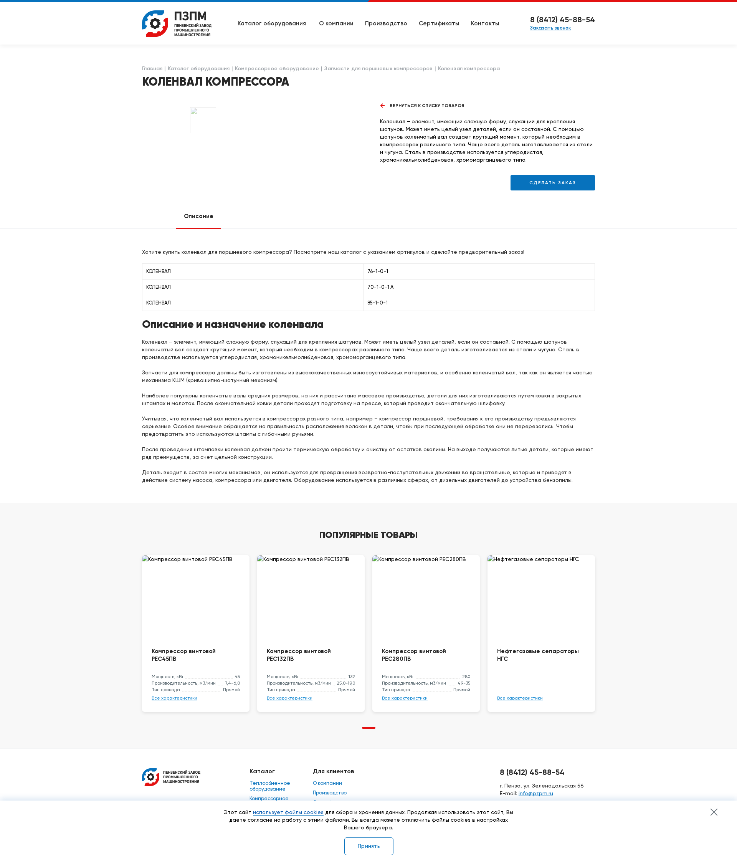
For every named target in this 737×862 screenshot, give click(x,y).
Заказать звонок (550, 28)
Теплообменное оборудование (270, 786)
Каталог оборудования (199, 69)
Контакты (485, 23)
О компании (336, 23)
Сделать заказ (552, 182)
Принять (369, 846)
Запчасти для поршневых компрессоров (378, 69)
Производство (386, 23)
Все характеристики (174, 698)
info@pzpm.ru (536, 793)
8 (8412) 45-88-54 (562, 19)
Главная (152, 69)
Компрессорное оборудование (277, 69)
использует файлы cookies (288, 812)
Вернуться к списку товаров (427, 105)
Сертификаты (439, 23)
